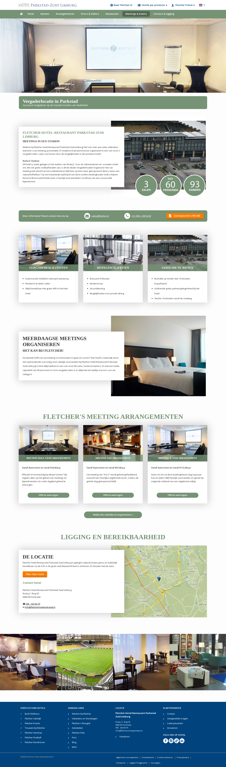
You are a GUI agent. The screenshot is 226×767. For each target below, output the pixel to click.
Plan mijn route (35, 574)
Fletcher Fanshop (33, 732)
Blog (74, 742)
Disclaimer (121, 763)
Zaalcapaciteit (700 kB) (187, 215)
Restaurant (112, 13)
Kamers (45, 13)
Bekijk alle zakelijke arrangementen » (113, 514)
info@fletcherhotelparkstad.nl (129, 730)
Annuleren (172, 727)
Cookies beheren (165, 757)
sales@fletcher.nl (100, 215)
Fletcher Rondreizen (35, 742)
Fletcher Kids (78, 732)
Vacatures (124, 736)
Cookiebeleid (148, 757)
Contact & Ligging (163, 13)
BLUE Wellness (32, 713)
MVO (74, 747)
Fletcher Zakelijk (33, 718)
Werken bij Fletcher (81, 713)
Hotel (31, 13)
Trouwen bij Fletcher (35, 727)
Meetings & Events (136, 13)
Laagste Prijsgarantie (138, 763)
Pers (74, 737)
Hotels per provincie (153, 5)
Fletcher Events (32, 723)
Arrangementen (65, 13)
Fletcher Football (33, 737)
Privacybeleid (183, 757)
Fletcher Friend (184, 5)
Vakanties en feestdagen (84, 718)
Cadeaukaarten (175, 723)
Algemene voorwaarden (127, 757)
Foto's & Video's (90, 13)
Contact (171, 713)
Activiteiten (77, 727)
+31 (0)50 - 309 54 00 (141, 215)
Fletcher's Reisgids (81, 723)
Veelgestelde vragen (177, 718)
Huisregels (155, 763)
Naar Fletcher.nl (123, 5)
